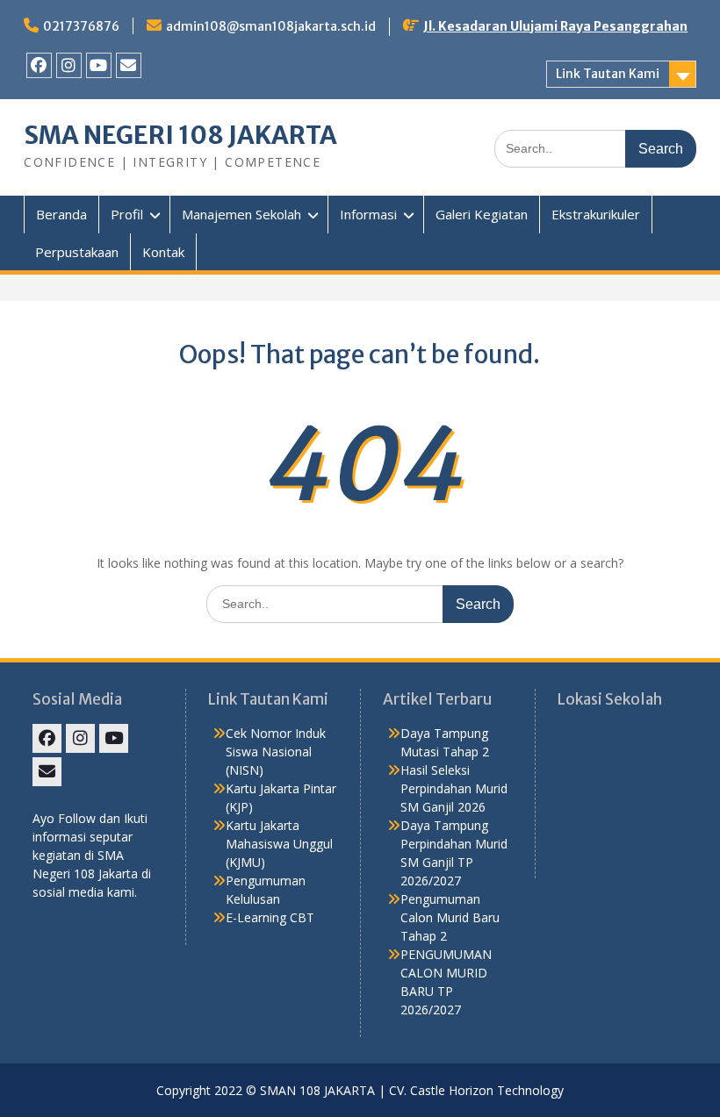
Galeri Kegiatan (482, 214)
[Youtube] (99, 65)
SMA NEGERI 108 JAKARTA (180, 135)
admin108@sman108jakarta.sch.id (271, 26)
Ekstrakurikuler (595, 214)
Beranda (61, 214)
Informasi (368, 214)
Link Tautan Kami (607, 74)
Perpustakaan (77, 252)
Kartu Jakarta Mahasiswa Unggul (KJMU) (279, 843)
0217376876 (81, 26)
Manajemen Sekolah (241, 214)
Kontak (163, 252)
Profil (127, 214)
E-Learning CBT (270, 917)
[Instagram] (69, 65)
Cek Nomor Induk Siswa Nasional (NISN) (276, 751)
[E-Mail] (128, 65)
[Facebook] (39, 65)
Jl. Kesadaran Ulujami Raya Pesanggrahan (555, 26)
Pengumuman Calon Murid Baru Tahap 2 (450, 917)
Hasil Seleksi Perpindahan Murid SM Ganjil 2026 (454, 788)
